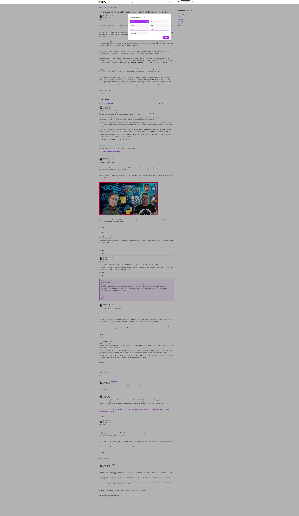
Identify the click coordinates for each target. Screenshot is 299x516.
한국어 (152, 29)
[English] (102, 2)
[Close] (168, 17)
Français (153, 25)
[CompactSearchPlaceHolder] (179, 1)
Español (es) (172, 2)
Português (133, 33)
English (132, 21)
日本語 (132, 29)
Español (153, 21)
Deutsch (133, 25)
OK (166, 37)
